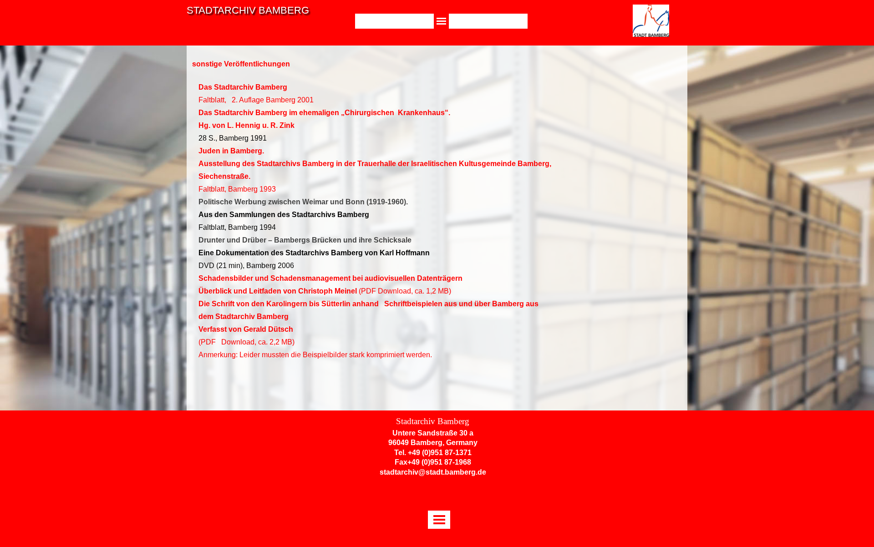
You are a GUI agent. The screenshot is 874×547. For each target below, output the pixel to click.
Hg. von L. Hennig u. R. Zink (246, 125)
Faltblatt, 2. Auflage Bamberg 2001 (256, 100)
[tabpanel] (375, 240)
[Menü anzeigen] (441, 21)
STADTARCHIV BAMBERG (248, 10)
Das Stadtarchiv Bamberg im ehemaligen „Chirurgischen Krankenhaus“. (324, 112)
